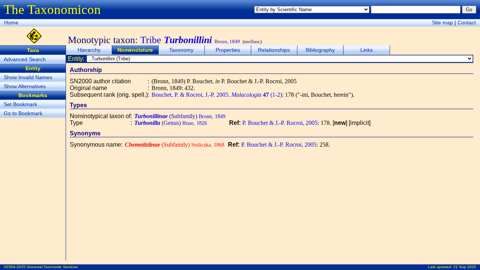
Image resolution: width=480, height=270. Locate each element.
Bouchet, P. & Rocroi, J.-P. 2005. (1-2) (217, 95)
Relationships (274, 50)
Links (366, 50)
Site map (442, 23)
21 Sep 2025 (464, 267)
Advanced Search (25, 59)
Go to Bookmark (23, 113)
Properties (228, 50)
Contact (467, 23)
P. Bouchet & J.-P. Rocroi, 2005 (280, 123)
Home (11, 23)
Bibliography (320, 50)
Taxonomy (181, 50)
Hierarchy (89, 50)
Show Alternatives (25, 86)
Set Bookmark (20, 104)
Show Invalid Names (28, 77)
